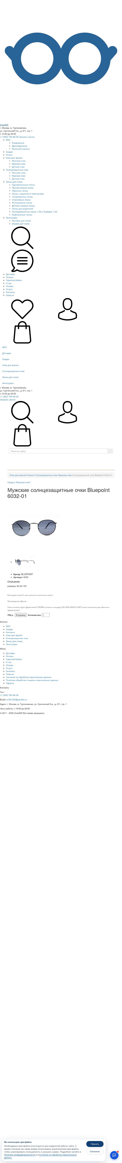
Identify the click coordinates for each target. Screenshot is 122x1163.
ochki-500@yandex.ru (16, 699)
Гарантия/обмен (14, 280)
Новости (10, 295)
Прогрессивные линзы (23, 187)
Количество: (35, 614)
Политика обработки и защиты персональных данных (32, 680)
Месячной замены (21, 148)
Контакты (10, 292)
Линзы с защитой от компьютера (28, 193)
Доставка (10, 274)
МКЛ (8, 139)
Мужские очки (18, 163)
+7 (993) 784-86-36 (9, 136)
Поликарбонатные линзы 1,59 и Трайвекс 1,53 (34, 211)
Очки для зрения (14, 157)
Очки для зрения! (18, 475)
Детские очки (18, 166)
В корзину (21, 614)
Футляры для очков (21, 220)
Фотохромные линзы (22, 202)
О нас (9, 283)
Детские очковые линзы (23, 205)
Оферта (10, 683)
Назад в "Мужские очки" (18, 482)
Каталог (62, 458)
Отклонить (95, 1151)
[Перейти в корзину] (22, 342)
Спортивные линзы (21, 199)
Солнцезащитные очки (17, 169)
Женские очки (18, 160)
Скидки (9, 151)
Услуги (9, 154)
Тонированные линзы (22, 196)
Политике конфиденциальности (20, 1155)
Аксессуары (11, 217)
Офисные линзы (20, 190)
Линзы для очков (14, 181)
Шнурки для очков (20, 223)
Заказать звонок (27, 136)
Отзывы (9, 286)
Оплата (9, 277)
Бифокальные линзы (22, 214)
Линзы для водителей (22, 208)
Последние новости (24, 465)
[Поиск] (110, 451)
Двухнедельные (19, 145)
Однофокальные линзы (23, 184)
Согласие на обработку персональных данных (28, 677)
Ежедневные (18, 142)
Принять (95, 1144)
